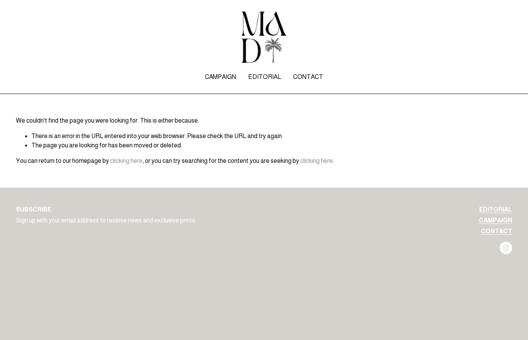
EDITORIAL (264, 76)
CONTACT (308, 76)
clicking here (126, 160)
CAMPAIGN (220, 76)
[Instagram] (506, 248)
